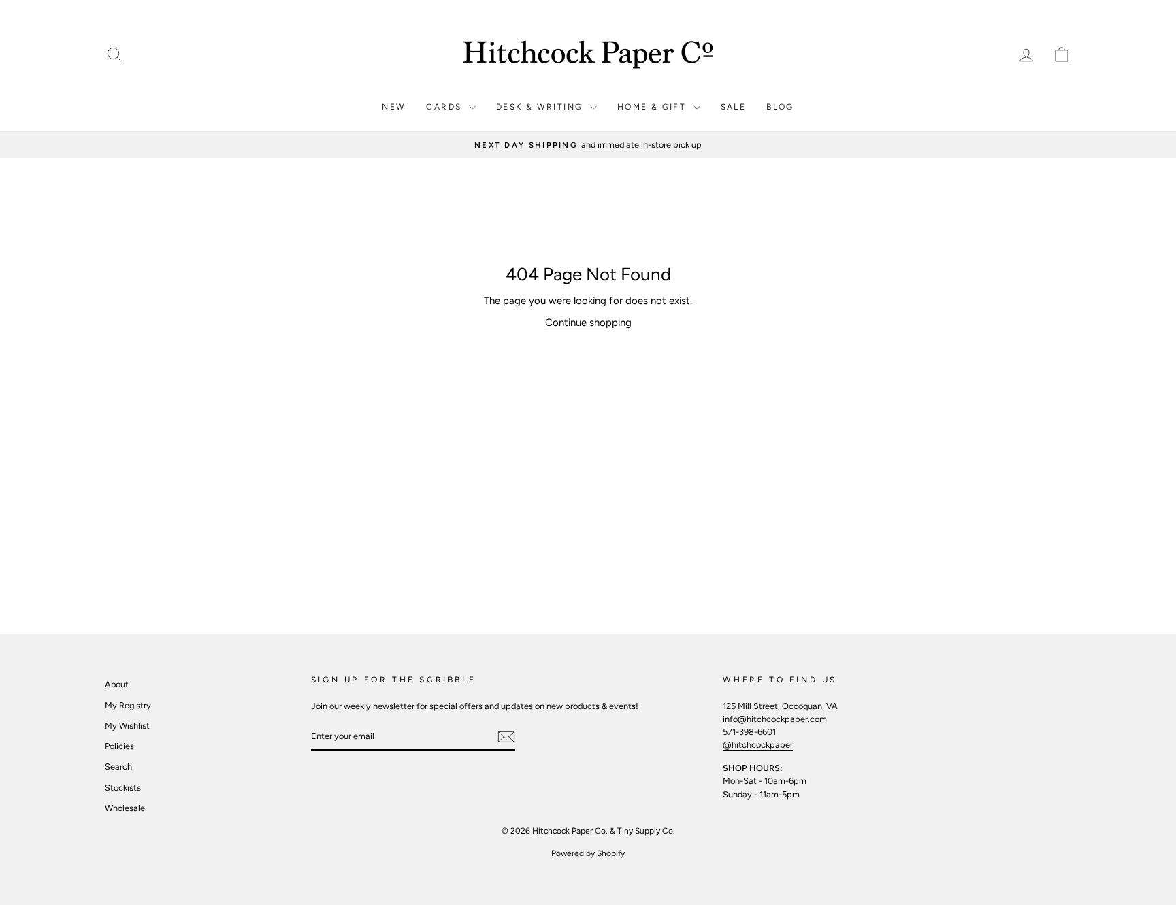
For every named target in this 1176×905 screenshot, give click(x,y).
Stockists (123, 788)
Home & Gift (653, 107)
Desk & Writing (541, 107)
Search (118, 766)
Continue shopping (588, 322)
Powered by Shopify (588, 853)
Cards (445, 107)
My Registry (128, 705)
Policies (119, 746)
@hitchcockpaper (758, 745)
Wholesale (125, 808)
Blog (780, 107)
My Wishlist (127, 726)
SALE (734, 107)
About (117, 684)
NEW (394, 107)
